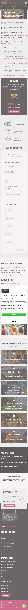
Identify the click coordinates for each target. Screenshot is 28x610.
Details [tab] (23, 295)
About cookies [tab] (14, 295)
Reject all (14, 321)
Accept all (14, 315)
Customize (14, 318)
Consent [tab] (5, 295)
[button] (26, 290)
